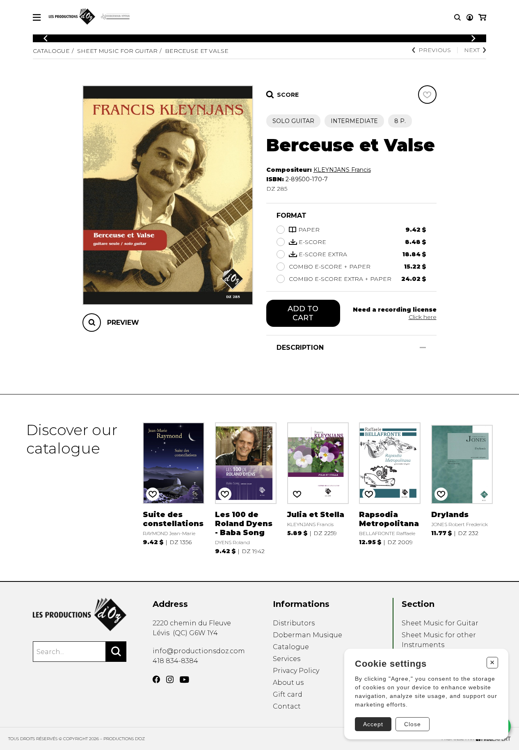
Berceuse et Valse (197, 51)
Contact (287, 706)
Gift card (287, 694)
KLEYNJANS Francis (342, 169)
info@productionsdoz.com (199, 651)
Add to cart (303, 313)
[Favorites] (427, 94)
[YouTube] (184, 680)
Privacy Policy (296, 671)
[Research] (457, 17)
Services (286, 659)
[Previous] (45, 38)
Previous (434, 50)
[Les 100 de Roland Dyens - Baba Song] (246, 488)
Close (412, 724)
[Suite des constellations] (173, 488)
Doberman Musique (307, 635)
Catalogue (51, 51)
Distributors (294, 623)
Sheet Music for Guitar (117, 51)
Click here (423, 317)
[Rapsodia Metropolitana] (390, 488)
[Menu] (37, 17)
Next (472, 50)
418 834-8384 (175, 661)
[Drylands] (462, 488)
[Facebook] (156, 679)
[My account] (469, 17)
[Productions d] (79, 614)
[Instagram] (170, 679)
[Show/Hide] (423, 347)
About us (288, 682)
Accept (373, 724)
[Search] (116, 651)
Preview (123, 322)
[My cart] (482, 17)
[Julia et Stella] (318, 488)
